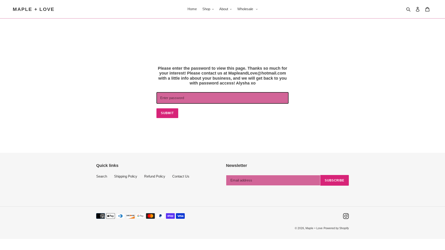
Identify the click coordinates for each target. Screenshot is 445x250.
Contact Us (180, 176)
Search (101, 176)
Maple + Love (33, 9)
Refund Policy (154, 176)
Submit (167, 113)
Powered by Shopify (336, 228)
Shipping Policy (125, 176)
